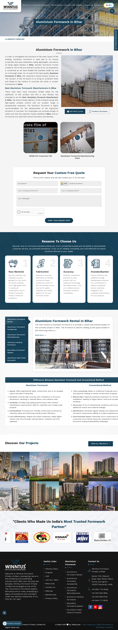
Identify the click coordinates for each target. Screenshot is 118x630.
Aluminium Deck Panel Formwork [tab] (16, 359)
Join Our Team (52, 580)
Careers (79, 5)
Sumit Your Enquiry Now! (59, 220)
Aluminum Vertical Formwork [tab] (14, 343)
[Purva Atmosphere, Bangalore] (103, 466)
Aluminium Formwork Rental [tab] (16, 320)
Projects (68, 5)
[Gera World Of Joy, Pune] (103, 496)
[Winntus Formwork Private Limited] (10, 5)
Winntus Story (51, 569)
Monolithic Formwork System (75, 604)
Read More (39, 335)
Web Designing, (89, 624)
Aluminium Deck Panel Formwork (74, 611)
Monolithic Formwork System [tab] (16, 351)
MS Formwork (57, 5)
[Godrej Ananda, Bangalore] (73, 496)
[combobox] (64, 183)
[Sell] (109, 5)
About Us (26, 5)
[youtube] (95, 607)
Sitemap (49, 591)
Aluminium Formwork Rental (74, 573)
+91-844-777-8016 (100, 600)
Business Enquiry (13, 623)
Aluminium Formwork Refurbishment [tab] (16, 336)
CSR (73, 5)
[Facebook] (90, 607)
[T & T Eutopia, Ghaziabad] (15, 466)
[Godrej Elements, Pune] (44, 496)
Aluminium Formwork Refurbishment (73, 590)
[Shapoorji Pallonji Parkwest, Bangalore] (73, 466)
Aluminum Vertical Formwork (75, 598)
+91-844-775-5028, (100, 589)
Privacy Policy (51, 598)
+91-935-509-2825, (100, 593)
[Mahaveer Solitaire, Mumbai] (15, 496)
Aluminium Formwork (41, 5)
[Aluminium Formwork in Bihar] (87, 81)
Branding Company (104, 627)
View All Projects (99, 444)
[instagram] (100, 607)
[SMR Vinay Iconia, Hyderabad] (44, 466)
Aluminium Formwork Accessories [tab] (16, 328)
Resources (89, 5)
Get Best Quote (76, 111)
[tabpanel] (73, 344)
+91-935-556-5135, (100, 597)
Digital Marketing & (104, 624)
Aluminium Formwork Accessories (72, 581)
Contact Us (98, 5)
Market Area (50, 595)
